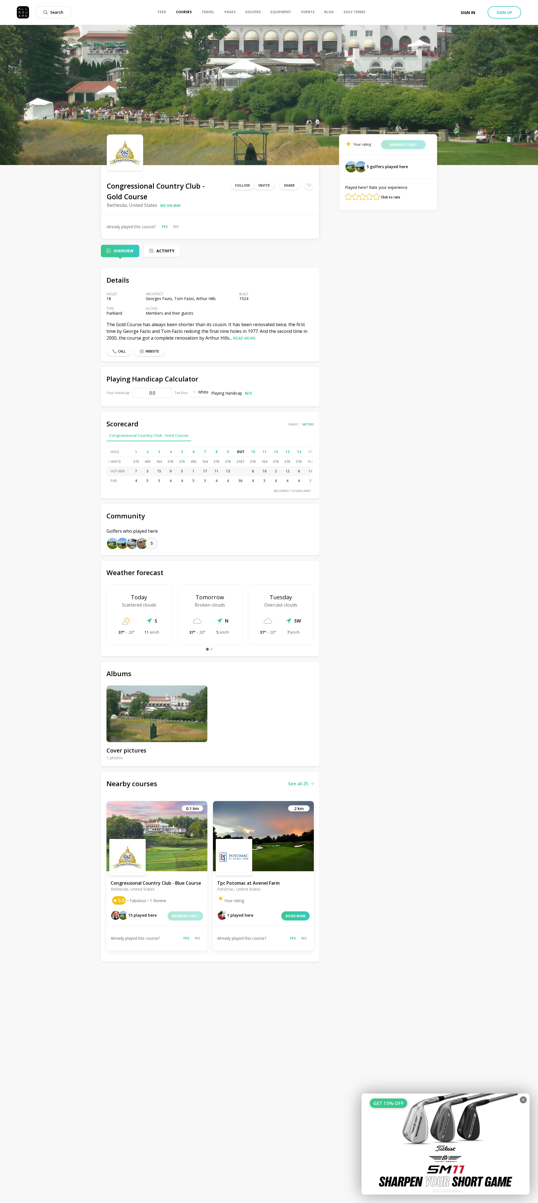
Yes (164, 226)
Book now (295, 916)
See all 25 (298, 784)
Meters (308, 424)
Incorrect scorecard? (292, 491)
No (176, 226)
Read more (244, 338)
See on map (170, 205)
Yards (293, 424)
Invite (264, 185)
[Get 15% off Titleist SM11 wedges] (445, 1144)
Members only (185, 916)
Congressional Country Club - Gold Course (148, 435)
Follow (242, 185)
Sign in (468, 12)
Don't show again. (447, 1190)
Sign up (504, 12)
